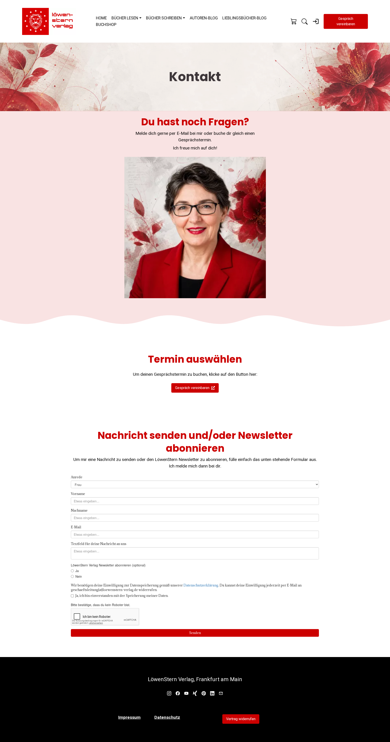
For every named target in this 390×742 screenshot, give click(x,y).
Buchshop (106, 24)
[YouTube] (186, 693)
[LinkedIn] (212, 693)
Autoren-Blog (204, 18)
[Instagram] (169, 693)
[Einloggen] (315, 21)
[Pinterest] (204, 693)
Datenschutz (167, 717)
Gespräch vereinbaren (346, 21)
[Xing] (195, 693)
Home (101, 18)
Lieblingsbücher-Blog (244, 18)
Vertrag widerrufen (240, 719)
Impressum (129, 717)
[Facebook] (178, 693)
